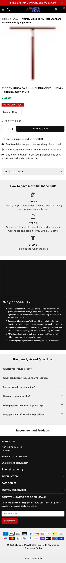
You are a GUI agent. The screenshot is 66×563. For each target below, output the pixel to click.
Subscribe (9, 521)
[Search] (8, 9)
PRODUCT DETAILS (14, 172)
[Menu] (3, 9)
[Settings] (56, 9)
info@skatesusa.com (18, 463)
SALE (15, 18)
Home (5, 18)
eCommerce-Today (33, 548)
